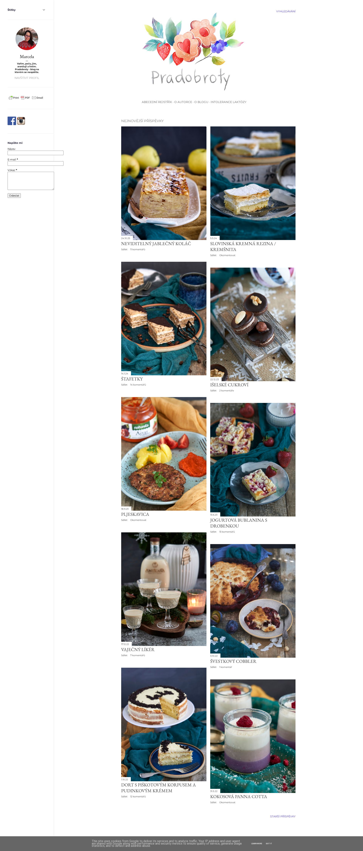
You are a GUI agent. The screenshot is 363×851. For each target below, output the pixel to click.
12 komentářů (138, 796)
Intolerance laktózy (229, 102)
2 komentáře (226, 390)
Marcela (27, 56)
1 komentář (225, 667)
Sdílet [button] (124, 249)
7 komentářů (137, 655)
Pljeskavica (135, 514)
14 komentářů (138, 384)
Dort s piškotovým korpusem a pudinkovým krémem (158, 788)
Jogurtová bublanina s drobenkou (238, 523)
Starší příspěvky (283, 816)
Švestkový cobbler (233, 661)
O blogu (201, 102)
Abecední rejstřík (157, 102)
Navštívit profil (27, 78)
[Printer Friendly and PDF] (26, 99)
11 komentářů (137, 249)
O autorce (183, 102)
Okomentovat (227, 255)
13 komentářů (227, 531)
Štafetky (132, 379)
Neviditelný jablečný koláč (156, 243)
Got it (269, 844)
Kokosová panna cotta (238, 796)
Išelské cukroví (229, 385)
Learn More (256, 844)
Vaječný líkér (137, 649)
